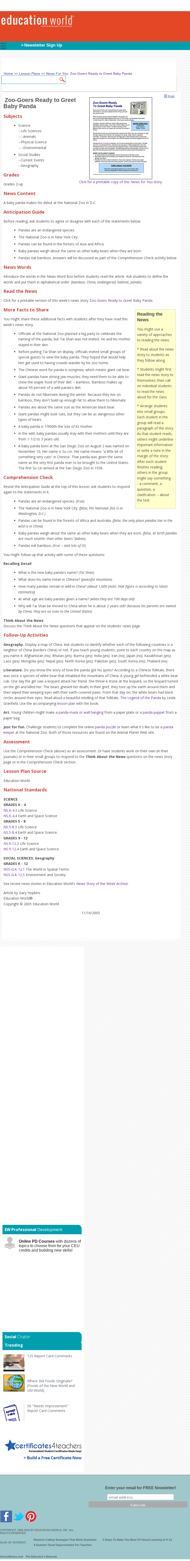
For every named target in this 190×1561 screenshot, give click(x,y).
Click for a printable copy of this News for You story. (121, 181)
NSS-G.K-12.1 (14, 869)
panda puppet (154, 712)
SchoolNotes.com (11, 1556)
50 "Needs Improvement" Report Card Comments (47, 1408)
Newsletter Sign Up (43, 45)
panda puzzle (105, 727)
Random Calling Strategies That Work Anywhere (65, 1539)
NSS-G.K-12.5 (14, 874)
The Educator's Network (41, 1556)
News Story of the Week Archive (102, 883)
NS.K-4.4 (10, 815)
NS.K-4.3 (10, 810)
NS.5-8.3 (10, 827)
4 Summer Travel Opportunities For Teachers (63, 1544)
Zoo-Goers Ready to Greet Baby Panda (120, 300)
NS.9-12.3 (11, 843)
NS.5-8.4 (10, 832)
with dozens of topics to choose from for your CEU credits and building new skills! (50, 1245)
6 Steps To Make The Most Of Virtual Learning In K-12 (137, 1539)
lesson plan (66, 703)
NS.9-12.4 (11, 849)
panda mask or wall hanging (81, 712)
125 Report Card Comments (49, 1356)
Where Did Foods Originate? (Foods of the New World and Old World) (51, 1386)
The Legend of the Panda (140, 697)
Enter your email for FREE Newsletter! (140, 1488)
